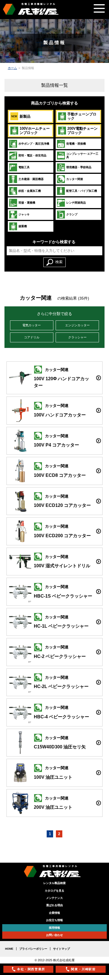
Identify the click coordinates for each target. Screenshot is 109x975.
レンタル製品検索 (54, 883)
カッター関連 (74, 179)
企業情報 (54, 912)
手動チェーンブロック (81, 116)
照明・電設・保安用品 (32, 155)
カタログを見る (54, 890)
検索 (59, 262)
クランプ (71, 214)
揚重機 (22, 226)
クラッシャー (77, 337)
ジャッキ (24, 214)
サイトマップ (61, 948)
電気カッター (31, 325)
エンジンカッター (77, 325)
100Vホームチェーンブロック (35, 130)
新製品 (25, 116)
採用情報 (54, 927)
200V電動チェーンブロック (82, 130)
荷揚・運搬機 (26, 202)
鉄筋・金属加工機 (29, 190)
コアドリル (31, 337)
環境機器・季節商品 (78, 167)
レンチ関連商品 (76, 202)
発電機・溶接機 (76, 143)
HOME (9, 948)
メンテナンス (54, 897)
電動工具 (24, 167)
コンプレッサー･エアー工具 (82, 155)
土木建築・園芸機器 (31, 179)
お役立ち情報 (54, 920)
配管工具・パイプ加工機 (81, 190)
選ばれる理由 (54, 905)
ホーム (12, 68)
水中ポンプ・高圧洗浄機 (33, 143)
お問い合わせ (54, 935)
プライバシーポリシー (33, 948)
